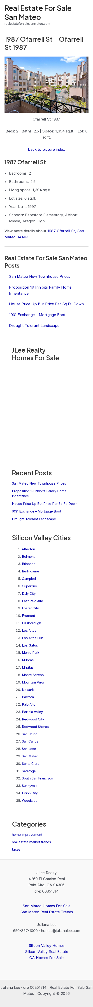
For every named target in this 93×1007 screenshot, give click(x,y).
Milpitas (28, 667)
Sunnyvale (29, 786)
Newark (28, 690)
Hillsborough (31, 623)
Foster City (30, 608)
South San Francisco (37, 778)
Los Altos (29, 631)
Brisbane (28, 564)
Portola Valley (32, 712)
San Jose (29, 749)
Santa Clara (30, 764)
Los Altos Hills (33, 638)
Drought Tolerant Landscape (34, 519)
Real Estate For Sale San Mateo (38, 12)
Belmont (28, 557)
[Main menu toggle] (83, 15)
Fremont (28, 616)
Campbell (29, 579)
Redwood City (33, 719)
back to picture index (46, 149)
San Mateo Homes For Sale (46, 906)
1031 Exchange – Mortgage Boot (36, 511)
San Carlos (30, 741)
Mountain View (33, 682)
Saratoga (29, 771)
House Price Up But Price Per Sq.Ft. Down (44, 504)
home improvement (27, 835)
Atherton (28, 549)
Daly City (29, 594)
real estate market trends (31, 842)
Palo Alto (28, 704)
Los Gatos (30, 645)
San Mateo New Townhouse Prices (39, 483)
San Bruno (29, 734)
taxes (16, 850)
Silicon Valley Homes (47, 945)
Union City (30, 793)
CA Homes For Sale (46, 957)
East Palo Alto (32, 601)
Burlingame (30, 571)
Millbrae (28, 660)
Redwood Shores (35, 727)
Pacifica (28, 697)
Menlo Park (30, 653)
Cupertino (29, 586)
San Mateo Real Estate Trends (46, 912)
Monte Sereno (33, 675)
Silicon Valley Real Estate (46, 951)
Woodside (29, 801)
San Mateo (30, 756)
